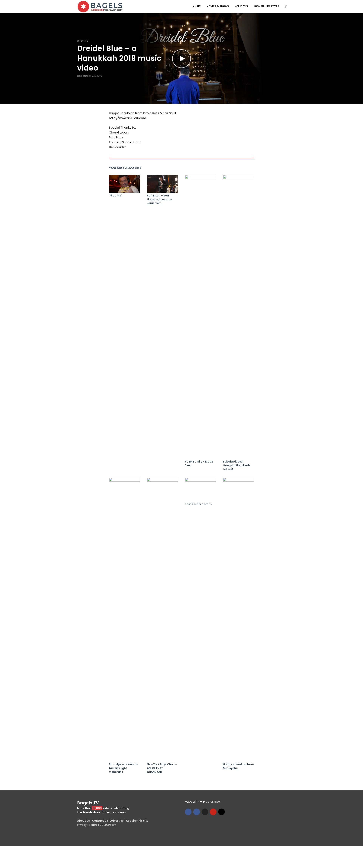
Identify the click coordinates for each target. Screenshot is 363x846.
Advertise (117, 821)
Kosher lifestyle (266, 6)
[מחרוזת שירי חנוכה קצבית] (200, 489)
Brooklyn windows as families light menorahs (123, 768)
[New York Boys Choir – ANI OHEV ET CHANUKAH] (162, 619)
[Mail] (221, 812)
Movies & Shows (217, 6)
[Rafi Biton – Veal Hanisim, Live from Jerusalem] (162, 184)
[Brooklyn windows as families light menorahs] (124, 619)
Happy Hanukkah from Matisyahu (238, 766)
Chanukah (83, 41)
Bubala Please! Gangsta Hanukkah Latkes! (236, 465)
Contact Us (100, 821)
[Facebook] (188, 812)
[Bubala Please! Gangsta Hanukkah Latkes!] (238, 317)
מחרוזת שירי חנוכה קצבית (198, 504)
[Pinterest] (213, 812)
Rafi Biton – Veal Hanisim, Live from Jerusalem (159, 199)
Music (196, 6)
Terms (93, 825)
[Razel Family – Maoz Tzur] (200, 317)
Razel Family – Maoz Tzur (199, 463)
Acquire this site (137, 821)
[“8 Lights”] (124, 184)
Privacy (82, 825)
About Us (83, 821)
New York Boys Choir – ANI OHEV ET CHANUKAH (162, 768)
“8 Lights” (115, 195)
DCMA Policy (108, 825)
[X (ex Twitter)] (205, 812)
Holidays (241, 6)
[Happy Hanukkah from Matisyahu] (238, 619)
